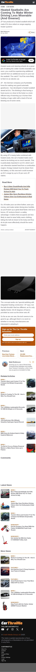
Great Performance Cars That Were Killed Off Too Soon (22, 581)
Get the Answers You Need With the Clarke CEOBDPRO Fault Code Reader (22, 528)
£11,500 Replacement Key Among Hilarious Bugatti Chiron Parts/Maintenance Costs (26, 355)
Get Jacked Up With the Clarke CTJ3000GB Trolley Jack (21, 539)
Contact (3, 650)
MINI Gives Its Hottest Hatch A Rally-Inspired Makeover (12, 434)
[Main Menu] (34, 2)
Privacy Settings (5, 657)
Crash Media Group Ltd (12, 635)
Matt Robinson (5, 31)
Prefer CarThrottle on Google (15, 59)
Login (2, 659)
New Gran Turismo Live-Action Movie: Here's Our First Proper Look (8, 355)
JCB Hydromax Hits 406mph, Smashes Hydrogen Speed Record (12, 421)
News (2, 379)
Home (3, 7)
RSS (2, 655)
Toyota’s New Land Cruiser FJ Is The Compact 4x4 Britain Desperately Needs (13, 383)
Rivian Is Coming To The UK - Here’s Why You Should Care (13, 395)
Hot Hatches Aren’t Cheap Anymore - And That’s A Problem (23, 570)
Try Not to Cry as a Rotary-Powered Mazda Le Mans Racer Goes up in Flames (12, 448)
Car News (10, 7)
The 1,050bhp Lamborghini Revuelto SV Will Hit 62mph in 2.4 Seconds (13, 408)
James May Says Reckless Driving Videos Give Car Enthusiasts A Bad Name (18, 196)
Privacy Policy (5, 654)
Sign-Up (3, 660)
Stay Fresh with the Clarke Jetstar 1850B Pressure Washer (22, 605)
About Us (3, 649)
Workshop (14, 524)
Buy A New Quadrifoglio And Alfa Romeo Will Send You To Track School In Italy (17, 188)
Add (31, 60)
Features (14, 567)
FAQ (2, 652)
